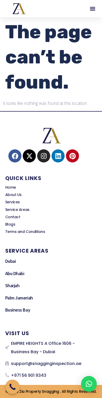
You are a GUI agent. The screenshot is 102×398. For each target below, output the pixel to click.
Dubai (10, 261)
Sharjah (12, 285)
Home (10, 187)
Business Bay (17, 310)
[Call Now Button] (12, 387)
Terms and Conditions (25, 231)
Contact (12, 217)
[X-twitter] (29, 155)
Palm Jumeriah (19, 298)
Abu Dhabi (14, 273)
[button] (92, 8)
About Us (13, 194)
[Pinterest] (72, 155)
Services (12, 202)
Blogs (10, 224)
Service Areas (17, 209)
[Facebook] (14, 155)
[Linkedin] (58, 155)
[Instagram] (43, 155)
